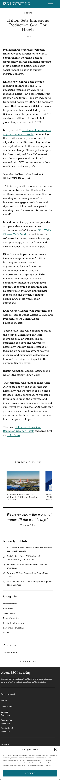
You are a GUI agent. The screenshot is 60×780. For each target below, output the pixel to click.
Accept (30, 773)
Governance (9, 613)
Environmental (10, 603)
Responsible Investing (13, 628)
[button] (55, 749)
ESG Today (13, 435)
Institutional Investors (13, 623)
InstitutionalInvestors (7, 730)
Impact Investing (11, 618)
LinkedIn (5, 744)
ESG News (28, 13)
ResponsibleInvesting (6, 722)
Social (6, 632)
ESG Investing (16, 3)
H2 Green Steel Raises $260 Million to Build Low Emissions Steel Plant (23, 497)
